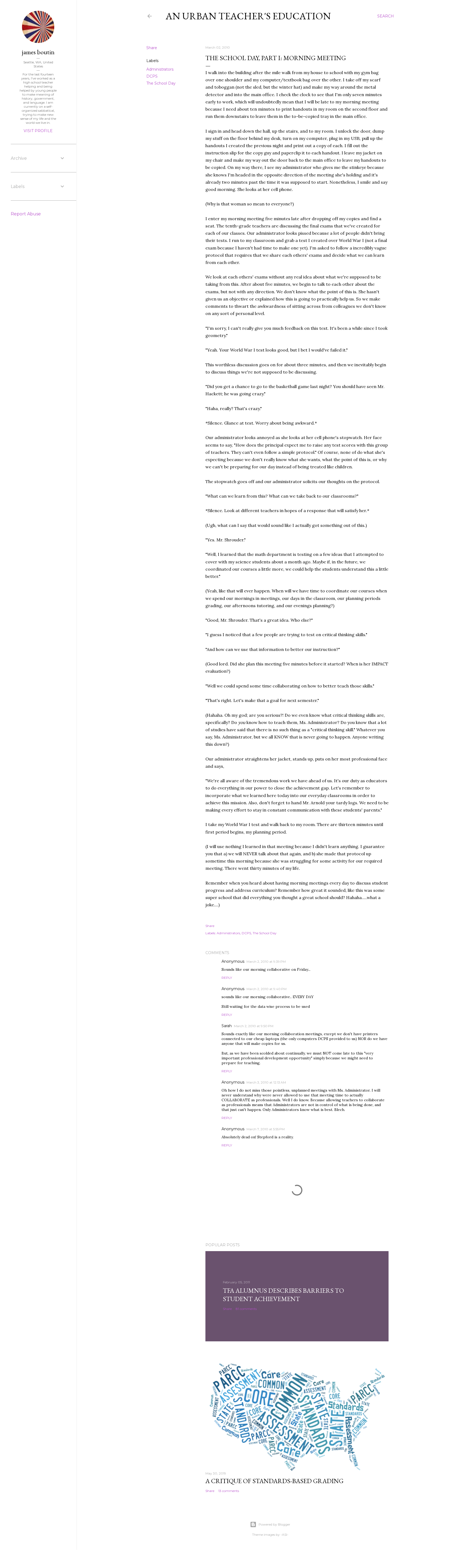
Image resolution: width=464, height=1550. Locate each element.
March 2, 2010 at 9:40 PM (267, 989)
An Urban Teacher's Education (248, 16)
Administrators (159, 69)
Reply (227, 978)
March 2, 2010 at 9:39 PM (266, 961)
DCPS (152, 76)
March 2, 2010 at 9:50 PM (253, 1026)
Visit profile (38, 130)
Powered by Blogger (274, 1524)
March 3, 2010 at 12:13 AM (266, 1082)
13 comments (228, 1491)
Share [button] (151, 47)
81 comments (246, 1309)
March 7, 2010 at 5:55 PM (266, 1129)
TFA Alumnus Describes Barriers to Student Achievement (283, 1294)
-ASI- (284, 1535)
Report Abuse (26, 213)
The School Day (161, 83)
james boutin (38, 52)
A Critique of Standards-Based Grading (274, 1481)
